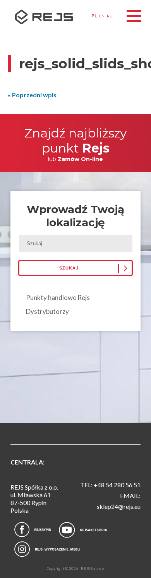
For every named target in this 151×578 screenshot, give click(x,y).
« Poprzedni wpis (32, 94)
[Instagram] (47, 549)
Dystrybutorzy (47, 311)
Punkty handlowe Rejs (58, 297)
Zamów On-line (80, 159)
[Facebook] (32, 529)
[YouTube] (83, 530)
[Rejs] (39, 18)
